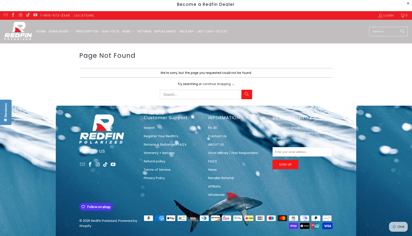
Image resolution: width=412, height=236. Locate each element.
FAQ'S (212, 161)
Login (388, 15)
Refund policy (154, 161)
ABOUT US (216, 144)
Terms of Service (157, 169)
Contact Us (217, 136)
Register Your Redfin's (161, 136)
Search (149, 127)
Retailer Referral (221, 178)
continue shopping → (219, 84)
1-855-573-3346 (55, 15)
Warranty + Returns (159, 153)
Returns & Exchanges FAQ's (165, 144)
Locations (84, 15)
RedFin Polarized (104, 220)
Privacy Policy (154, 178)
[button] (61, 31)
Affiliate (214, 186)
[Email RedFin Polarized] (5, 15)
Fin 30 (212, 127)
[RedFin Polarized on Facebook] (13, 15)
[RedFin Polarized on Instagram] (20, 15)
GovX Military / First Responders (233, 153)
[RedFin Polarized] (18, 31)
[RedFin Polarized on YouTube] (35, 15)
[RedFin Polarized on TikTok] (28, 15)
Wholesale (216, 194)
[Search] (402, 31)
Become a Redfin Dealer (206, 4)
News (212, 169)
